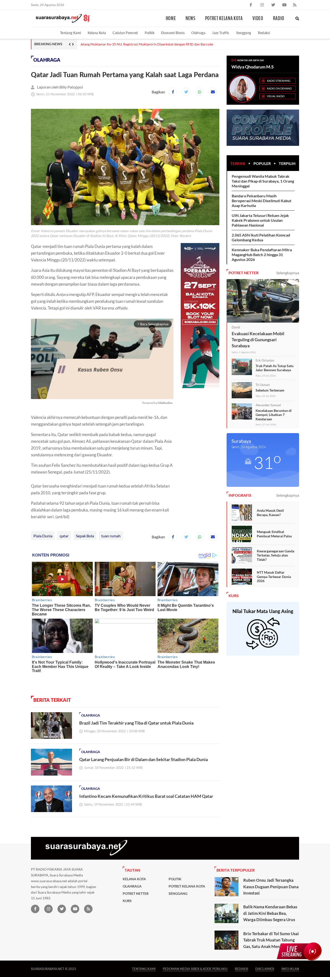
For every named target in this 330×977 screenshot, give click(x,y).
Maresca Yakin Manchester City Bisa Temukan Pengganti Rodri (127, 44)
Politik (150, 33)
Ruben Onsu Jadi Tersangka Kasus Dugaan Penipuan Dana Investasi (271, 887)
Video (257, 18)
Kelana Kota (97, 33)
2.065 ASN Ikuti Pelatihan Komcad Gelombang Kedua (261, 237)
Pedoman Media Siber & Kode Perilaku (195, 968)
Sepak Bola (85, 535)
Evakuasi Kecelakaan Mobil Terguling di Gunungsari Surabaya (258, 339)
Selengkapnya (287, 272)
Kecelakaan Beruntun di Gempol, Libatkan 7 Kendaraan (274, 414)
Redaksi (264, 33)
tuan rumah (111, 535)
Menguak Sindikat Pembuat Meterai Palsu (274, 534)
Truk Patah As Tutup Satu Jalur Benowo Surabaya (275, 368)
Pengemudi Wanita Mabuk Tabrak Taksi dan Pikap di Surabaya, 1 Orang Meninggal (263, 181)
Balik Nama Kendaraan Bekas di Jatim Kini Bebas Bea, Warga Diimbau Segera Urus (270, 913)
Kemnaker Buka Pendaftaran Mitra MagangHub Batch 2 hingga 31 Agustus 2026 (262, 254)
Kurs (127, 901)
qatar (64, 535)
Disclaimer (264, 968)
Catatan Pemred (125, 33)
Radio (278, 18)
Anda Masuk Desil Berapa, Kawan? (270, 512)
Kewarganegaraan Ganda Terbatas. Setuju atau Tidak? (275, 555)
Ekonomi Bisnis (173, 33)
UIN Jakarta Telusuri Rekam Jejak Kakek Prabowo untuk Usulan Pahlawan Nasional (260, 220)
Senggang (243, 33)
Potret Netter (136, 894)
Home (171, 18)
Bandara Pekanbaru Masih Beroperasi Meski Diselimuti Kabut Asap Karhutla (261, 200)
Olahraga (198, 33)
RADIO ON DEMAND (279, 88)
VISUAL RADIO (276, 96)
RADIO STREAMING (278, 80)
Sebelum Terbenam (270, 390)
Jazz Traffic (220, 33)
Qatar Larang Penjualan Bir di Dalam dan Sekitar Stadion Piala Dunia (143, 759)
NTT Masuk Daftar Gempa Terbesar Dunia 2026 (274, 576)
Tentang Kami (70, 33)
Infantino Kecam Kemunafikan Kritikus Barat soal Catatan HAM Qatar (146, 796)
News (190, 18)
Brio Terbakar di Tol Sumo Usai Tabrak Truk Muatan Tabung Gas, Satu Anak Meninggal (271, 940)
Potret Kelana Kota (224, 18)
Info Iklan (290, 968)
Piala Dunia (42, 535)
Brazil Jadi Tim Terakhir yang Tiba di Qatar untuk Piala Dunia (136, 722)
